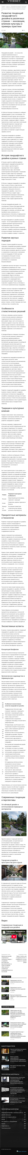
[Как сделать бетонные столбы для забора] (5, 1067)
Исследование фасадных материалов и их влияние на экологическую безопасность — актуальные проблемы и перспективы (18, 1090)
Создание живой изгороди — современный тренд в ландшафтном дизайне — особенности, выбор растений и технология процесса (18, 1034)
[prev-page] (2, 1002)
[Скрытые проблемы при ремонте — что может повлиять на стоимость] (5, 1051)
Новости (8, 6)
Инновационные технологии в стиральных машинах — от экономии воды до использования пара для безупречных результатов (17, 1080)
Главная (3, 6)
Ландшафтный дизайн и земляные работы (5, 983)
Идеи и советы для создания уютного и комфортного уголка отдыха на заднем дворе (21, 959)
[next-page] (5, 1002)
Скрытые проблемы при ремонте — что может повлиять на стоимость (18, 1051)
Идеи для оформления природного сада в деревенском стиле (18, 996)
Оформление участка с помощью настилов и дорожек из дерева (17, 989)
